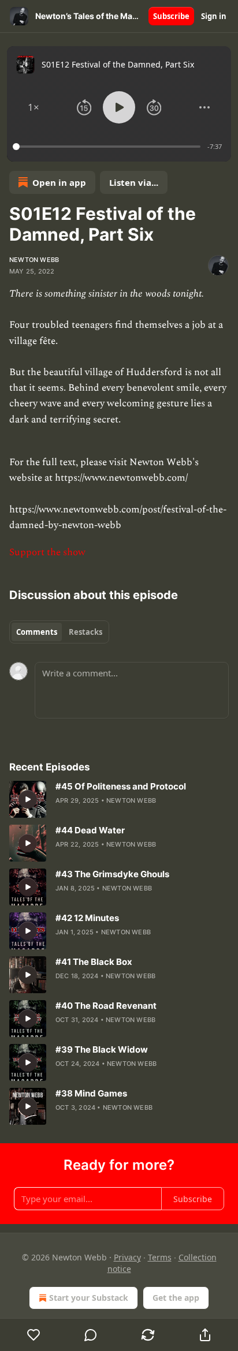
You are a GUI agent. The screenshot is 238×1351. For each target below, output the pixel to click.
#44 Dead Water (90, 830)
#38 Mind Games (91, 1093)
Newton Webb (34, 260)
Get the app (176, 1297)
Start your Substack (88, 1297)
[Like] (33, 1334)
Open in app (59, 182)
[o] (27, 799)
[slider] (108, 146)
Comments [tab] (36, 632)
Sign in (213, 16)
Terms (160, 1257)
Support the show (47, 552)
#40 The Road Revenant (106, 1005)
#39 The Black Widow (101, 1049)
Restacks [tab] (85, 632)
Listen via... (133, 182)
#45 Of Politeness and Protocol (120, 786)
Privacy (127, 1257)
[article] (119, 799)
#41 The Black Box (93, 961)
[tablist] (59, 631)
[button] (33, 107)
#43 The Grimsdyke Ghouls (112, 874)
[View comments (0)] (91, 1334)
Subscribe (171, 16)
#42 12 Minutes (87, 917)
